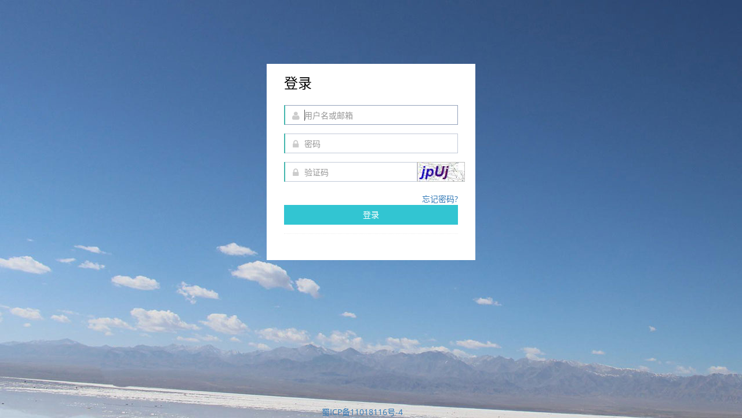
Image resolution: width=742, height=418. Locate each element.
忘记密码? (440, 198)
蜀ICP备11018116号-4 (362, 411)
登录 (371, 214)
